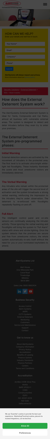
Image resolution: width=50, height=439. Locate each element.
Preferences (25, 433)
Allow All (25, 426)
